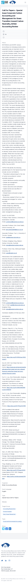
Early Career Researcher (9, 514)
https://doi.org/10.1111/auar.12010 (16, 470)
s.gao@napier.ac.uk (11, 253)
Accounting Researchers (9, 509)
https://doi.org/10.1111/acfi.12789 (16, 406)
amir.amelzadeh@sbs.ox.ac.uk (14, 229)
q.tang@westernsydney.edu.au (14, 245)
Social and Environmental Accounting (12, 521)
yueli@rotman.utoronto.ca (13, 237)
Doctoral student (7, 511)
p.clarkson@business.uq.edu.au (15, 222)
